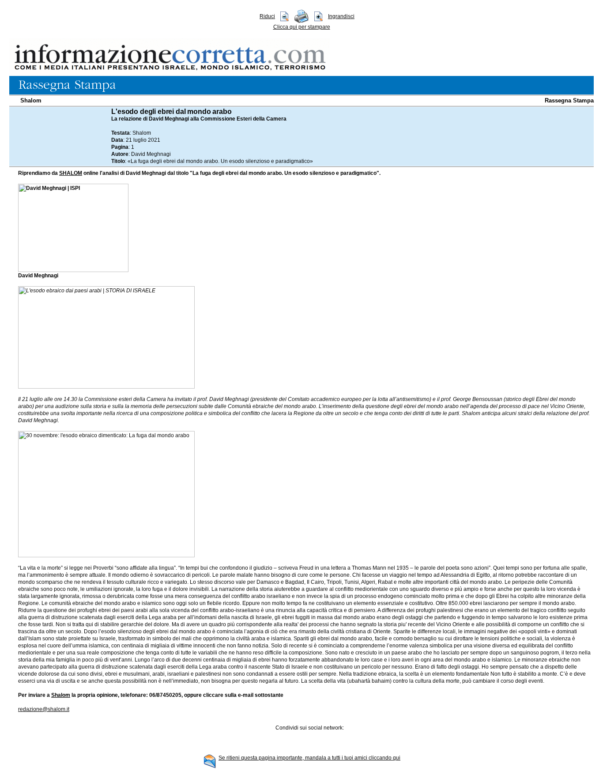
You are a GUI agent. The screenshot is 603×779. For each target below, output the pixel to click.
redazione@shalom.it (43, 709)
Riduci (267, 16)
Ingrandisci (341, 16)
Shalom (30, 100)
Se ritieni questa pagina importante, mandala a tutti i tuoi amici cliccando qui (309, 758)
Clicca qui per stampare (301, 27)
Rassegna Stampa (569, 100)
